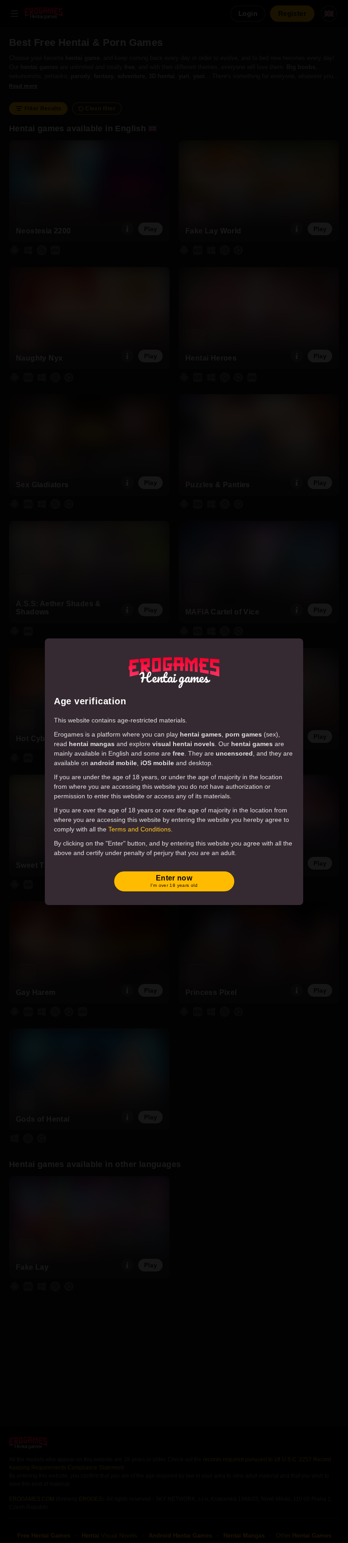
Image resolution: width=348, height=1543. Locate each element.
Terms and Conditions (139, 829)
